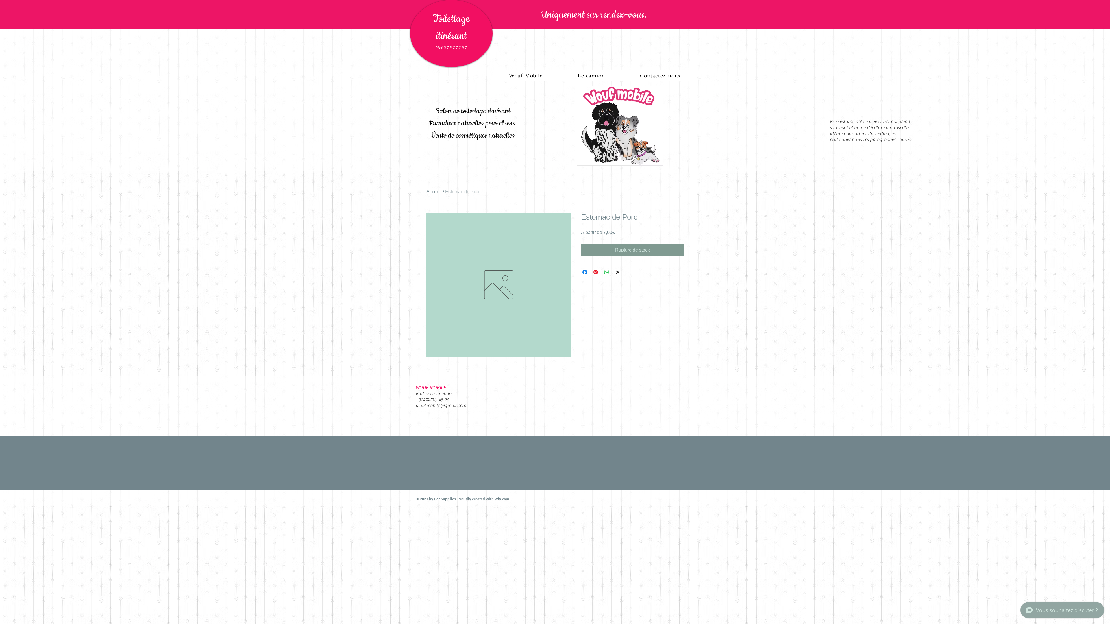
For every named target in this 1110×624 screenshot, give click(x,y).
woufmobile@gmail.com (441, 405)
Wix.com (502, 499)
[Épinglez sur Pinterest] (595, 272)
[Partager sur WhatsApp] (606, 272)
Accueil (434, 191)
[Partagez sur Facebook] (584, 272)
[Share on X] (617, 272)
